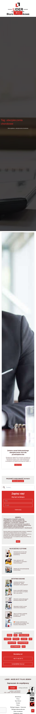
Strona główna (11, 128)
